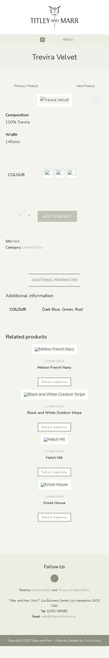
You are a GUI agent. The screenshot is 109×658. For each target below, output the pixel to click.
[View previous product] (9, 86)
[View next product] (99, 86)
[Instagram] (54, 578)
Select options (54, 382)
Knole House (54, 502)
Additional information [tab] (54, 279)
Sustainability (41, 590)
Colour (16, 174)
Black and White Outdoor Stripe (54, 412)
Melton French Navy (54, 367)
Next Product (86, 86)
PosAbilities (92, 640)
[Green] (60, 174)
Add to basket (57, 216)
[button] (96, 101)
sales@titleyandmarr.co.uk (58, 617)
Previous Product (26, 86)
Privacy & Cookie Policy (74, 590)
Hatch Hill (54, 457)
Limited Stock (32, 247)
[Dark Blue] (48, 174)
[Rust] (71, 174)
